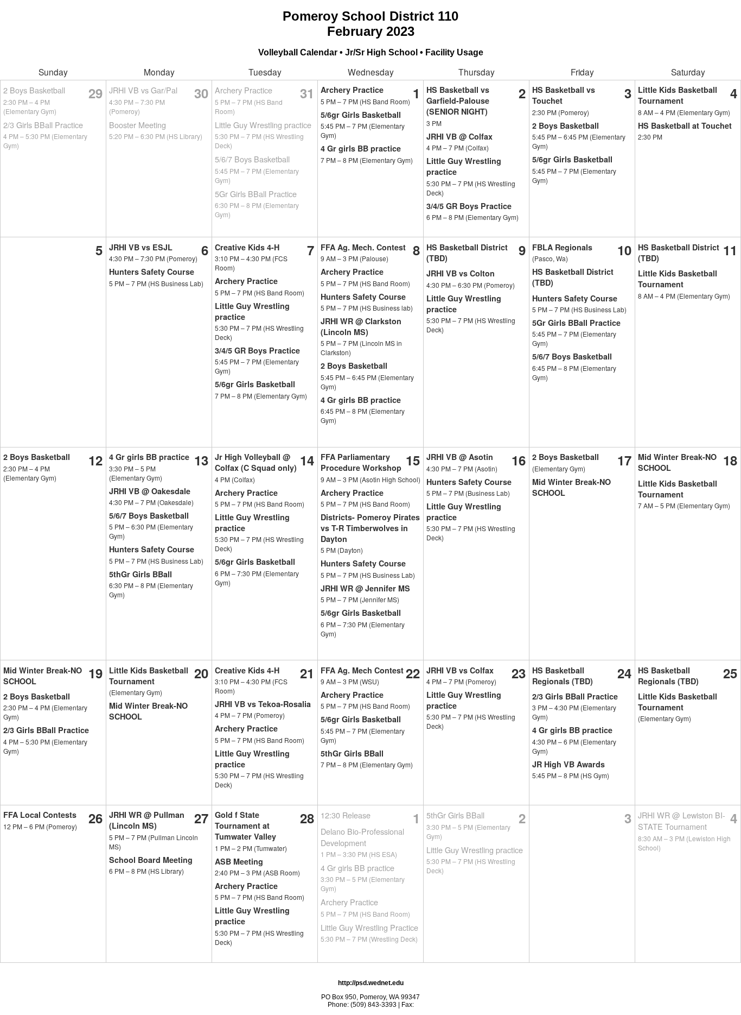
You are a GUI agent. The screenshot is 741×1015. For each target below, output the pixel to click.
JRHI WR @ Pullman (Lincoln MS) (146, 820)
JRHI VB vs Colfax (460, 670)
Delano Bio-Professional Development (362, 836)
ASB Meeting (239, 861)
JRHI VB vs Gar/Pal (143, 90)
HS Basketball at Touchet (685, 125)
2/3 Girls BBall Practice (43, 124)
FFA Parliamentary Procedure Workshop (361, 462)
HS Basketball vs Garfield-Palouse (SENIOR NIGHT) (457, 100)
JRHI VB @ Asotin (459, 456)
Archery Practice (243, 90)
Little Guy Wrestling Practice (369, 927)
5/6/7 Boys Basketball (252, 159)
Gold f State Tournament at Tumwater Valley (245, 825)
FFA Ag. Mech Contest (362, 670)
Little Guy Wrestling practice (263, 124)
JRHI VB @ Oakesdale (149, 491)
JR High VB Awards (568, 764)
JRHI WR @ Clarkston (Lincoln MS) (361, 326)
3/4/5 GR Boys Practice (469, 205)
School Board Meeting (151, 859)
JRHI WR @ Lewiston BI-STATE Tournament (681, 820)
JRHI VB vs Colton (460, 273)
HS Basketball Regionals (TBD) (562, 675)
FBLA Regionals (562, 247)
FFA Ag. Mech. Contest (363, 247)
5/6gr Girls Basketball (361, 114)
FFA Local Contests (39, 814)
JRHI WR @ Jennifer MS (365, 588)
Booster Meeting (137, 124)
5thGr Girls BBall (140, 574)
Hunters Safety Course (151, 271)
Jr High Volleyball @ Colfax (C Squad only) (256, 462)
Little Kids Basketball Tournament (677, 95)
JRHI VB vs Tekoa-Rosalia (263, 703)
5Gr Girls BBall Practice (256, 193)
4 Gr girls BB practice (361, 148)
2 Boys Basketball (34, 90)
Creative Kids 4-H (247, 247)
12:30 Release (345, 815)
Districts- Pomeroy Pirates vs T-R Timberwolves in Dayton (370, 528)
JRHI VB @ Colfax (459, 136)
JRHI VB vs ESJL (141, 247)
